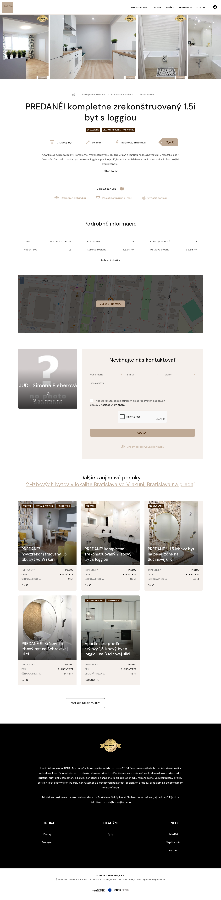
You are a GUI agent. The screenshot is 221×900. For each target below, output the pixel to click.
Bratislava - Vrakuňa (122, 94)
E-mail (130, 374)
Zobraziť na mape (110, 303)
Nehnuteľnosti (140, 7)
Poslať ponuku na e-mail (117, 198)
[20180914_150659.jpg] (43, 47)
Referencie (185, 7)
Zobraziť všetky (110, 260)
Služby (170, 7)
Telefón (167, 374)
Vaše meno (97, 374)
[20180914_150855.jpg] (112, 47)
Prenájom (47, 842)
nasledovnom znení (112, 405)
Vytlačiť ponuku (157, 198)
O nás (157, 7)
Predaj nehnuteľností (93, 94)
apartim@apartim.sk (50, 400)
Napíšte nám (173, 842)
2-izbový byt (147, 94)
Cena (27, 241)
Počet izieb (31, 249)
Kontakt (202, 7)
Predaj (47, 834)
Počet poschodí (160, 241)
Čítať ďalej (110, 171)
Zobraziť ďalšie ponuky (85, 703)
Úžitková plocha (159, 249)
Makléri (173, 834)
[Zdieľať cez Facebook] (120, 189)
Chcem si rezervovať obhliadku (145, 446)
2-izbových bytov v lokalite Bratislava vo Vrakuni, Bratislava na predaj (110, 484)
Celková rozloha (96, 249)
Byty (110, 834)
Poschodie (93, 241)
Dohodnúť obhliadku (73, 198)
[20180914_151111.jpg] (162, 47)
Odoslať (142, 432)
